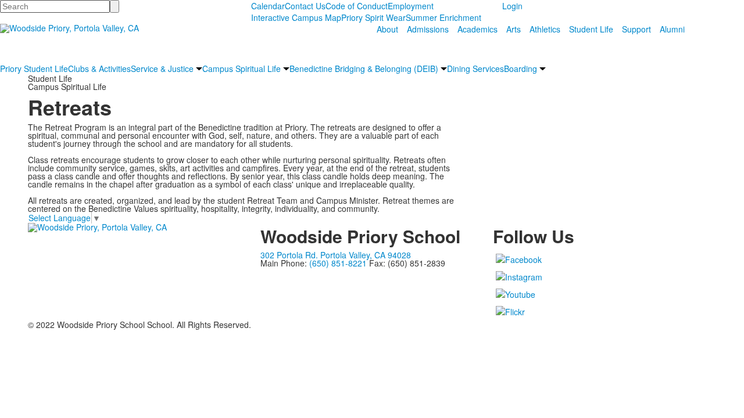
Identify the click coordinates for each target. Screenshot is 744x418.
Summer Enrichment (443, 17)
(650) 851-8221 (338, 263)
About (387, 29)
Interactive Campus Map (296, 17)
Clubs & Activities (99, 68)
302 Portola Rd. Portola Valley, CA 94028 (335, 255)
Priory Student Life (34, 68)
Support (636, 29)
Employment (411, 6)
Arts (513, 29)
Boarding (520, 68)
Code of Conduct (357, 6)
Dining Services (475, 68)
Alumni (672, 29)
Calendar (268, 6)
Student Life (591, 29)
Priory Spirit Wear (373, 17)
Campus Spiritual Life (241, 68)
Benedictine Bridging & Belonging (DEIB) (363, 68)
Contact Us (305, 6)
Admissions (428, 29)
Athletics (545, 29)
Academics (477, 29)
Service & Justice (162, 68)
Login (512, 6)
